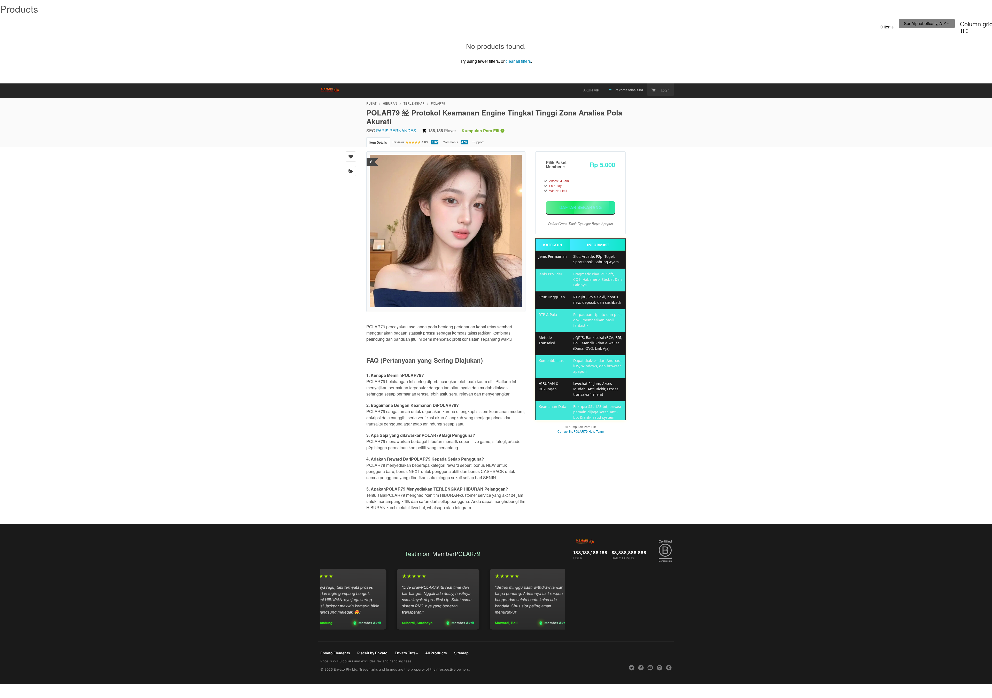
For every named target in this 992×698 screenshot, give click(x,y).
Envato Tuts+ (406, 653)
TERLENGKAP (414, 103)
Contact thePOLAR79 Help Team (580, 431)
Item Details (378, 142)
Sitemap (461, 653)
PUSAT (371, 103)
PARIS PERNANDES (396, 131)
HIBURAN (390, 103)
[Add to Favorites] (351, 156)
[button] (927, 23)
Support (478, 142)
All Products (436, 653)
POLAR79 (438, 103)
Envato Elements (335, 653)
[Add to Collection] (351, 171)
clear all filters (518, 61)
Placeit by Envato (372, 653)
